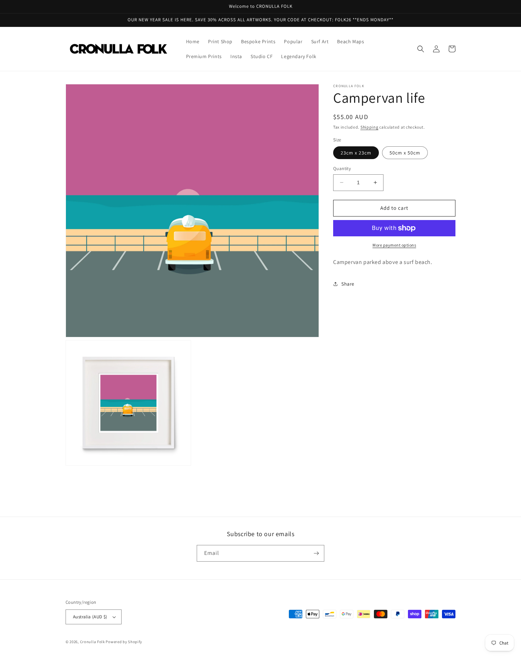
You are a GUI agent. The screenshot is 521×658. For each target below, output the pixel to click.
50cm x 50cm (405, 153)
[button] (420, 49)
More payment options (394, 245)
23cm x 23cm (356, 153)
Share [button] (347, 284)
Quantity (342, 168)
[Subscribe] (316, 553)
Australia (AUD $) (90, 617)
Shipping (369, 127)
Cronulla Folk (92, 641)
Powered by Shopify (124, 641)
